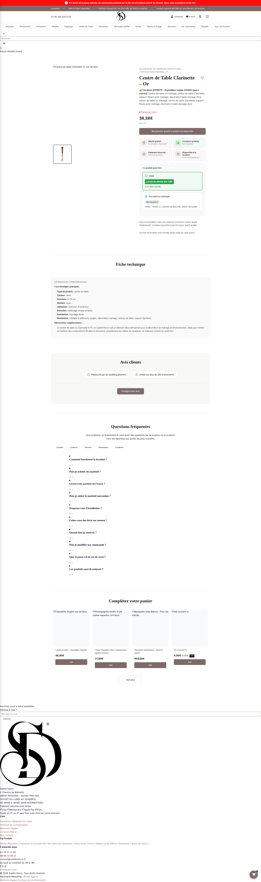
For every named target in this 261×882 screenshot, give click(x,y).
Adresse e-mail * (8, 709)
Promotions (41, 26)
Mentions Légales (9, 828)
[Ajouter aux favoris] (202, 78)
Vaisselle (204, 26)
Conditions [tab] (119, 447)
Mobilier (55, 26)
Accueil (142, 69)
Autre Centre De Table (171, 69)
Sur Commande (188, 26)
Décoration (103, 26)
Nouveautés (25, 26)
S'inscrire (6, 719)
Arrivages (10, 26)
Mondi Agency (31, 876)
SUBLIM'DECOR (61, 16)
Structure (171, 26)
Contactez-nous (8, 869)
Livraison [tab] (73, 447)
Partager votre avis (131, 391)
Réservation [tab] (103, 447)
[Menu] (207, 16)
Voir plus (130, 679)
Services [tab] (88, 447)
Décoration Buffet (122, 26)
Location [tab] (59, 447)
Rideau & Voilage (154, 26)
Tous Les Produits (222, 26)
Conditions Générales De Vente (16, 821)
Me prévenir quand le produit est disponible (172, 131)
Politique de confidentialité (14, 825)
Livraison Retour (8, 831)
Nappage (68, 26)
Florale (138, 26)
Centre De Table (86, 26)
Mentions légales (8, 880)
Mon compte (6, 835)
